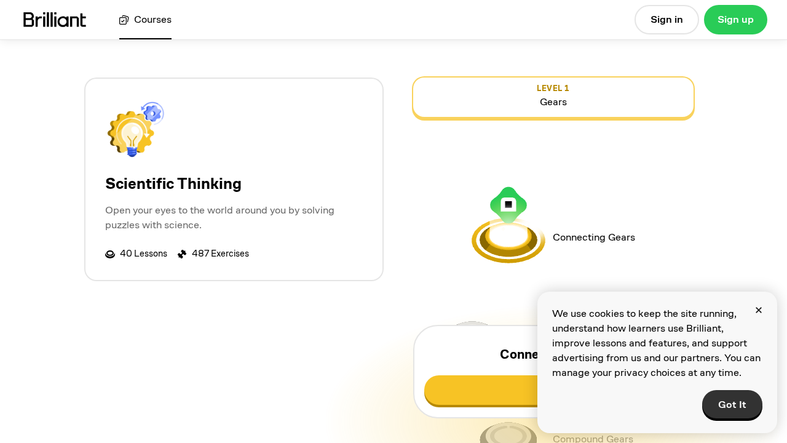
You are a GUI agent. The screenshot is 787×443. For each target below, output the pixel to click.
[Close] (758, 310)
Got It (732, 404)
